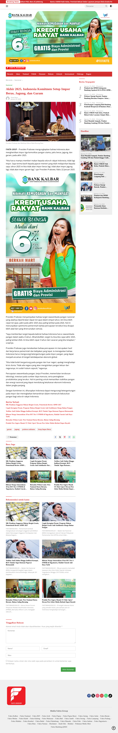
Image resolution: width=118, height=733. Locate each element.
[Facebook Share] (55, 437)
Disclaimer (53, 724)
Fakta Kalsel (23, 718)
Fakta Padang (105, 718)
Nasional (26, 74)
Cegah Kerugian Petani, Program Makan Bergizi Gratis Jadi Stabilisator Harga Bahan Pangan (39, 408)
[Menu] (7, 6)
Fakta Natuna (42, 724)
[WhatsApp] (106, 696)
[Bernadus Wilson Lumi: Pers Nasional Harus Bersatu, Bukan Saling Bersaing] (41, 477)
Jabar (18, 74)
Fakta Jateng (83, 716)
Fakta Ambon (87, 721)
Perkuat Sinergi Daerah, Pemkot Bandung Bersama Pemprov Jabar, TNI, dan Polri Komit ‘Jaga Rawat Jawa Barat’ (96, 97)
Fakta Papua (56, 716)
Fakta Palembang (52, 721)
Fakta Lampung (92, 718)
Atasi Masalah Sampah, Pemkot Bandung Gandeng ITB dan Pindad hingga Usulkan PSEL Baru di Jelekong (98, 122)
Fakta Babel (40, 721)
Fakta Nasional (25, 716)
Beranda (10, 74)
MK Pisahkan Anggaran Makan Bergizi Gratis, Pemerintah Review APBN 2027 (33, 405)
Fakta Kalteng (35, 718)
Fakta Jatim (94, 716)
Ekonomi (42, 74)
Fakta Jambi (69, 718)
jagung (17, 429)
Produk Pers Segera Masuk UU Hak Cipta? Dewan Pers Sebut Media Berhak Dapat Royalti (38, 423)
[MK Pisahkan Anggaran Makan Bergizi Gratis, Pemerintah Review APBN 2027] (16, 453)
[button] (106, 6)
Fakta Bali (59, 718)
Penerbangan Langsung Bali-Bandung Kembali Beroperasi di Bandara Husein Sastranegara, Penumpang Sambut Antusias (98, 106)
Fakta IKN (36, 716)
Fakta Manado (65, 721)
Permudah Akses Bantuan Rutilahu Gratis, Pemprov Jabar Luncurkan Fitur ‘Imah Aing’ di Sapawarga (102, 207)
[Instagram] (97, 696)
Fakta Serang (80, 718)
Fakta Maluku (16, 721)
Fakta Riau (32, 724)
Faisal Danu (14, 98)
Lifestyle (59, 74)
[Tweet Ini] (60, 437)
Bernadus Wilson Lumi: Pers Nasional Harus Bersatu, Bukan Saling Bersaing (33, 420)
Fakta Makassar (47, 718)
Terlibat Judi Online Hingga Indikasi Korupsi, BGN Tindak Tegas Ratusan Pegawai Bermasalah (39, 411)
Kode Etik (62, 724)
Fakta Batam (104, 716)
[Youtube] (102, 696)
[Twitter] (93, 696)
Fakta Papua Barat (70, 716)
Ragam (88, 74)
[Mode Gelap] (111, 6)
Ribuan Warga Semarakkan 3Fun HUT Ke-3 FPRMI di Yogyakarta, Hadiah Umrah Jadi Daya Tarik (39, 415)
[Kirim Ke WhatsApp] (74, 437)
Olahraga (80, 74)
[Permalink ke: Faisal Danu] (8, 98)
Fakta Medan (12, 718)
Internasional (69, 74)
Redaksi (70, 724)
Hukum (50, 74)
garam (9, 429)
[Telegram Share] (69, 437)
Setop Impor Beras (44, 429)
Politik (33, 74)
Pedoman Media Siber (83, 724)
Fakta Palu (77, 721)
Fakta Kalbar (13, 716)
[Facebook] (89, 696)
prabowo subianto (28, 429)
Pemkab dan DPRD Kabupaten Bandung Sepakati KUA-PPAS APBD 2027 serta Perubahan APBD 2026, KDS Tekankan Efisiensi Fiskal (98, 89)
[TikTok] (110, 696)
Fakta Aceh (46, 716)
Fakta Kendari (28, 721)
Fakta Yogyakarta (100, 721)
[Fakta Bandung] (15, 68)
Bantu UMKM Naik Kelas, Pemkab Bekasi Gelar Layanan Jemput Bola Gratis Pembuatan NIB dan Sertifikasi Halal (60, 2)
